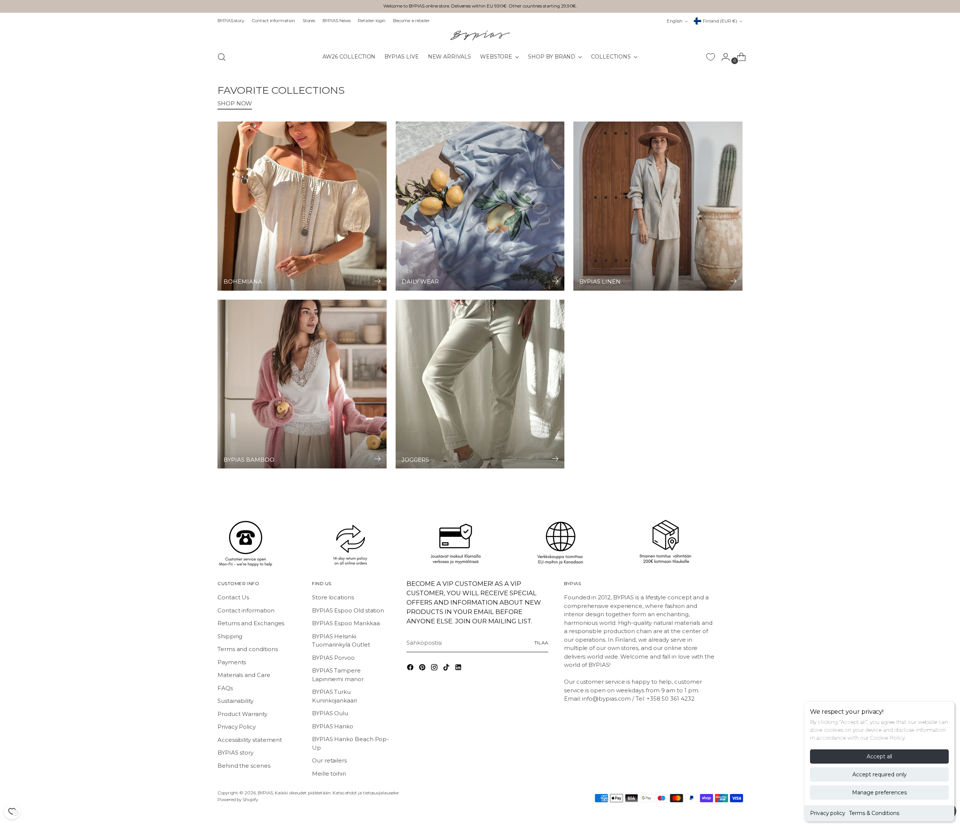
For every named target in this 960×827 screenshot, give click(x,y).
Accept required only (879, 774)
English (674, 21)
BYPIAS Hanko (332, 726)
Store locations (333, 597)
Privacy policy (827, 813)
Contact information (246, 610)
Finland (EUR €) (720, 21)
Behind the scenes (244, 765)
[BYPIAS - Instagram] (435, 668)
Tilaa (541, 642)
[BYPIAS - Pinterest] (423, 668)
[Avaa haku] (221, 57)
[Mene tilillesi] (722, 57)
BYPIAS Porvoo (333, 657)
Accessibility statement (250, 739)
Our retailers (329, 760)
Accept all (879, 756)
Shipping (230, 636)
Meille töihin (329, 773)
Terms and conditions (248, 649)
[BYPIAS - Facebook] (411, 668)
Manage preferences (879, 792)
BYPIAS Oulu (330, 713)
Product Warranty (242, 713)
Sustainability (236, 700)
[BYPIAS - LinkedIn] (459, 668)
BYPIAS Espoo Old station (348, 610)
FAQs (225, 688)
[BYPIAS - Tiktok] (447, 668)
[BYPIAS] (480, 35)
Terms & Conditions (874, 813)
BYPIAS (265, 792)
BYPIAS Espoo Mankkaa (346, 623)
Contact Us (233, 597)
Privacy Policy (237, 726)
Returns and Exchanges (251, 623)
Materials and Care (244, 674)
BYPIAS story (236, 752)
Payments (232, 662)
